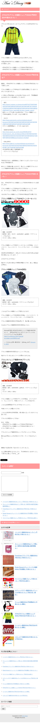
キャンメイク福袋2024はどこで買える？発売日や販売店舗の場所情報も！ (26, 546)
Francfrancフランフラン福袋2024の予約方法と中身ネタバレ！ (18, 666)
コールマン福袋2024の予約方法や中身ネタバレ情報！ (16, 691)
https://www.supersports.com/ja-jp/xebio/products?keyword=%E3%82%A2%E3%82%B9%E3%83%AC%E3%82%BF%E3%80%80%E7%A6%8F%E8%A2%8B (20, 122)
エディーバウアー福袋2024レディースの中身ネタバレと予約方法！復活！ (26, 592)
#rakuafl (20, 336)
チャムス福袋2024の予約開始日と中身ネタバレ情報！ (16, 683)
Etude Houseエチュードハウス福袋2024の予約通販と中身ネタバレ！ (20, 670)
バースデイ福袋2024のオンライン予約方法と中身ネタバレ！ (20, 501)
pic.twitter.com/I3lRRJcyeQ (12, 338)
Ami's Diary (25, 716)
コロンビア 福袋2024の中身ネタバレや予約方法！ (15, 695)
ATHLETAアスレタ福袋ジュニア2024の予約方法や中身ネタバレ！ (19, 687)
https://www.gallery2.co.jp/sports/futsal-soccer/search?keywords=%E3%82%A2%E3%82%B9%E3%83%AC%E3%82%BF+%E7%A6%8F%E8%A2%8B (20, 145)
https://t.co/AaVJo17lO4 (11, 336)
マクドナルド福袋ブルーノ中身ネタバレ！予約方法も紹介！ (20, 518)
